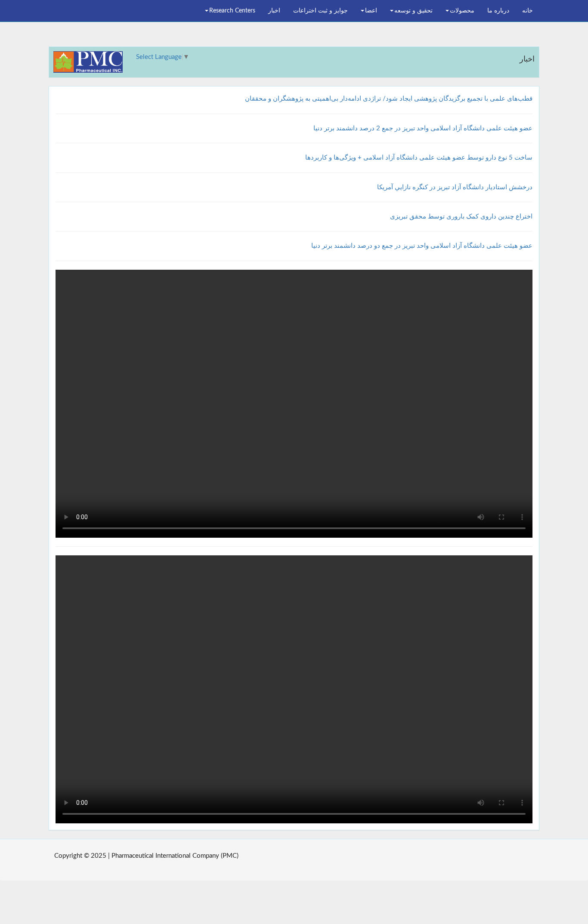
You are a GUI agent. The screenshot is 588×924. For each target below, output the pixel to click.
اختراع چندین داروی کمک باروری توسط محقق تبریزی (461, 216)
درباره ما (498, 11)
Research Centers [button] (232, 11)
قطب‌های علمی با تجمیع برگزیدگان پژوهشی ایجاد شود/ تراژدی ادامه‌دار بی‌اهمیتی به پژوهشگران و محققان (388, 98)
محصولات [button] (462, 11)
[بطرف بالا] (30, 857)
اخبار (274, 11)
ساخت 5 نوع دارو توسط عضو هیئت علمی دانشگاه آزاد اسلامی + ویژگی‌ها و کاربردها (418, 157)
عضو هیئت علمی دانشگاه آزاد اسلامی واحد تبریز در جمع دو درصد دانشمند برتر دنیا (421, 246)
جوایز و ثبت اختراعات (320, 11)
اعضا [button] (371, 11)
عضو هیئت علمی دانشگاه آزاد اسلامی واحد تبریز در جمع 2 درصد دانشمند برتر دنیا (422, 128)
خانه (527, 11)
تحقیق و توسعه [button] (413, 11)
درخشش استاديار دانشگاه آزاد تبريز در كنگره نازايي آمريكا (454, 187)
